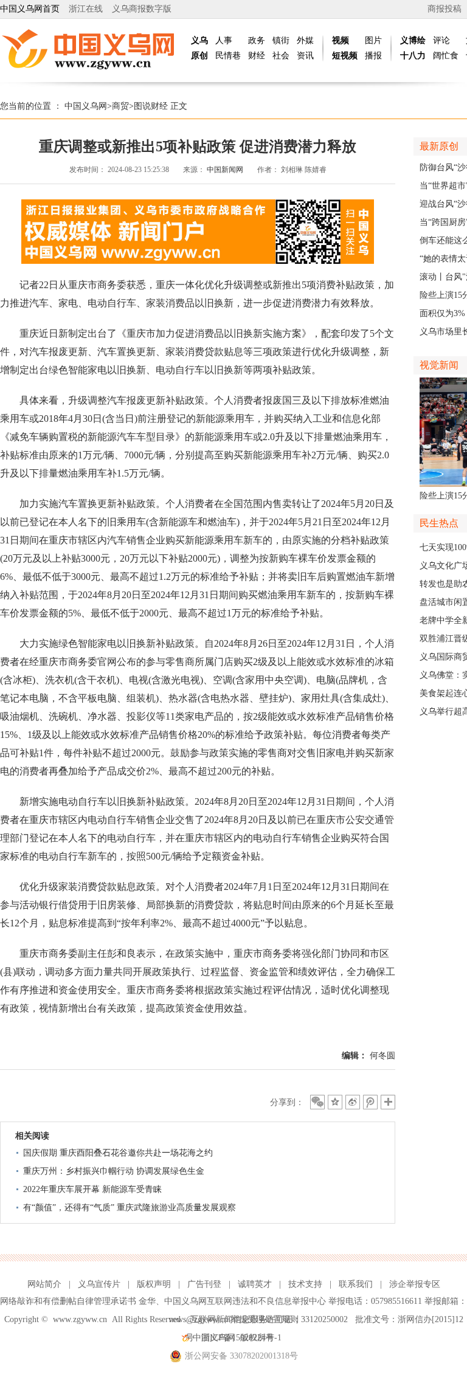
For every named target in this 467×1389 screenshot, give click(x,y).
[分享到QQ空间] (335, 1102)
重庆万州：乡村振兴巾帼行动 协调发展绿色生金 (113, 1171)
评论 (441, 40)
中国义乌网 (85, 106)
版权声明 (154, 1284)
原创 (199, 55)
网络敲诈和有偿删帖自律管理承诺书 (68, 1301)
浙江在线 (86, 8)
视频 (340, 40)
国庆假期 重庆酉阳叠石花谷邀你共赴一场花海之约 (118, 1152)
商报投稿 (444, 8)
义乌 (199, 40)
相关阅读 (32, 1135)
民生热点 (439, 523)
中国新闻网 (225, 169)
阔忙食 (445, 55)
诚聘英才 (255, 1284)
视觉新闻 (439, 365)
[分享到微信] (317, 1102)
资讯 (305, 55)
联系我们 (356, 1284)
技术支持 (305, 1284)
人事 (223, 40)
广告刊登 (204, 1284)
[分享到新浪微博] (352, 1102)
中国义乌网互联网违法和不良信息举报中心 (245, 1301)
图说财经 (151, 106)
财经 (256, 55)
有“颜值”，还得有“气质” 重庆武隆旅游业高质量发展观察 (129, 1207)
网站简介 (44, 1284)
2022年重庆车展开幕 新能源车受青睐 (92, 1189)
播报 (373, 55)
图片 (373, 40)
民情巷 (228, 55)
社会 (280, 55)
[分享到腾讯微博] (370, 1102)
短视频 (345, 55)
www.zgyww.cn (80, 1319)
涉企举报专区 (414, 1284)
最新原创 (439, 146)
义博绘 (413, 40)
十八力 (413, 55)
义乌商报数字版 (141, 8)
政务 (256, 40)
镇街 (280, 40)
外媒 (305, 40)
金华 (147, 1301)
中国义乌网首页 (30, 8)
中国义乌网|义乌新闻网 (91, 48)
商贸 (120, 106)
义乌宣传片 (99, 1284)
